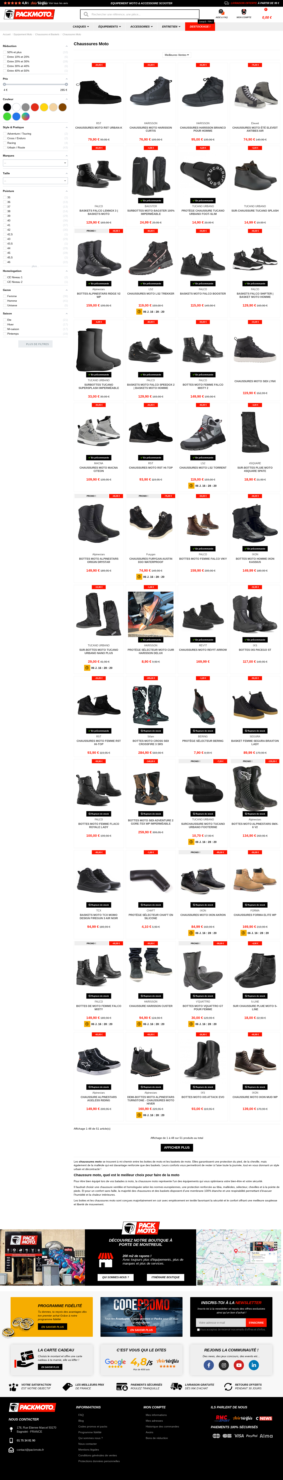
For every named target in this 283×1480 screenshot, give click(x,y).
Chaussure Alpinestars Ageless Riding (99, 1099)
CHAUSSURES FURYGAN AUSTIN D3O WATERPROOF (150, 560)
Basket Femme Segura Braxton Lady (255, 742)
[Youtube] (239, 1365)
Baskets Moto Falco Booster (203, 293)
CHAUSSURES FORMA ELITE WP (255, 914)
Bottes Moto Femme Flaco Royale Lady (98, 825)
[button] (116, 1277)
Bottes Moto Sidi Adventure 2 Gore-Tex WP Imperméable (150, 822)
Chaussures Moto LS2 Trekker (150, 293)
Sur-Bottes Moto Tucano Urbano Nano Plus (98, 651)
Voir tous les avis (58, 3)
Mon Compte (244, 17)
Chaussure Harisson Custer (150, 1006)
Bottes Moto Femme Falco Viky (203, 558)
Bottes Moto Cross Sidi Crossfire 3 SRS (151, 742)
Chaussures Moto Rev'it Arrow (203, 649)
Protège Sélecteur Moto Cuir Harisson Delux (151, 651)
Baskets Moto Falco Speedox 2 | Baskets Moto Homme (151, 386)
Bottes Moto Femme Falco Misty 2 (203, 386)
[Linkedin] (254, 1365)
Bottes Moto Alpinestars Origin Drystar (98, 560)
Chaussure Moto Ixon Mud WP (255, 1097)
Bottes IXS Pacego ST (255, 649)
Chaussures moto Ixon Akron (203, 914)
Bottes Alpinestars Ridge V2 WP (99, 295)
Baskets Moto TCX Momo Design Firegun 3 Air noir (99, 916)
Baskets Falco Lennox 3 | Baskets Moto (99, 212)
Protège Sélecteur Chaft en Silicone (151, 916)
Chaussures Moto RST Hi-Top (151, 467)
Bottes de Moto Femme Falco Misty (98, 1007)
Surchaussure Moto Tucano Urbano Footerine (203, 825)
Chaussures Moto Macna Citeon (99, 469)
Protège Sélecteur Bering (203, 740)
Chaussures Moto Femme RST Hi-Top (99, 742)
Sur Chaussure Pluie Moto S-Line (255, 1007)
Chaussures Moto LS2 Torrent (203, 467)
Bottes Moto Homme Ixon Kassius (255, 560)
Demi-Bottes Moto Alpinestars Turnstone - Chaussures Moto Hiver (150, 1100)
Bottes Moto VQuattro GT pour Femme (203, 1007)
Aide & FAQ (222, 17)
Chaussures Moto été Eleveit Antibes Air (255, 129)
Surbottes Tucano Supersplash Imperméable (99, 386)
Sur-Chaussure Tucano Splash (255, 210)
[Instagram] (224, 1365)
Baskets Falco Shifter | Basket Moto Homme (255, 295)
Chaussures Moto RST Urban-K (98, 127)
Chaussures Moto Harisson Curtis (151, 129)
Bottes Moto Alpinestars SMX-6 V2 (255, 825)
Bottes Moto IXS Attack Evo (203, 1097)
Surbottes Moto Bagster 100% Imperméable (150, 212)
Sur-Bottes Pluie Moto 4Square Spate (255, 469)
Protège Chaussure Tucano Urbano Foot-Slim (203, 212)
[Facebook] (209, 1365)
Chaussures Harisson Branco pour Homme (203, 129)
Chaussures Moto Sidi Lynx (255, 381)
